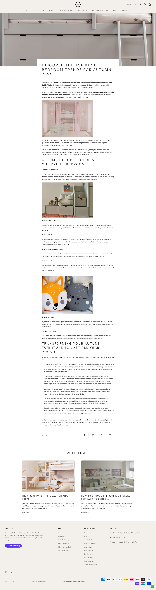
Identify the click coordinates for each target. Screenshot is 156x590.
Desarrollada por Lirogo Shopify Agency (74, 581)
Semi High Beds (63, 550)
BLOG (115, 10)
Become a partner (90, 543)
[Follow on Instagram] (6, 572)
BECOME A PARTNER (100, 10)
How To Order (88, 540)
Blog (85, 536)
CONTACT (126, 10)
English (130, 4)
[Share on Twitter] (93, 435)
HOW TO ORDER (48, 10)
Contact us (87, 533)
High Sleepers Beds (64, 547)
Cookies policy (88, 554)
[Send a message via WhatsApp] (152, 586)
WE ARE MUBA (82, 10)
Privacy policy (88, 550)
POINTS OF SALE (65, 10)
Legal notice (88, 547)
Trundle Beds (62, 533)
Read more (25, 512)
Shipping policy (89, 561)
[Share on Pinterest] (101, 435)
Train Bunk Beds (63, 540)
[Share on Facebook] (84, 435)
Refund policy (88, 557)
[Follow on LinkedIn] (12, 572)
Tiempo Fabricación (90, 564)
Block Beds (62, 536)
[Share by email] (110, 435)
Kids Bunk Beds (63, 543)
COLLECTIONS (32, 10)
